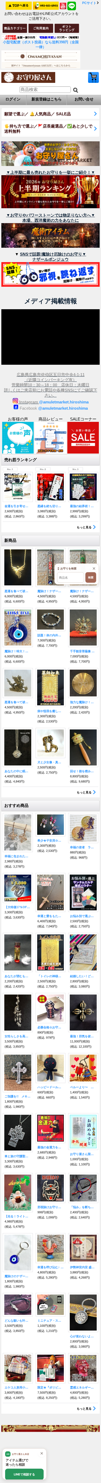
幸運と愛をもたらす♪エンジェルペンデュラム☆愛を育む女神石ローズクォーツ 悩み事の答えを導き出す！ (50, 916)
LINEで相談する (24, 1474)
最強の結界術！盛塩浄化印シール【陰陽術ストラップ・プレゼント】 (83, 506)
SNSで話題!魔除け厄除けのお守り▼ (53, 254)
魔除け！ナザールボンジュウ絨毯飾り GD (50, 591)
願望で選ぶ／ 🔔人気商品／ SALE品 (37, 114)
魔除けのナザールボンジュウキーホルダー (18, 1276)
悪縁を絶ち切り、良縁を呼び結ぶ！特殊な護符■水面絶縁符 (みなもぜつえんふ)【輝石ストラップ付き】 (50, 506)
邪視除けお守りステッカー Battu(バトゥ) (50, 1207)
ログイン (12, 99)
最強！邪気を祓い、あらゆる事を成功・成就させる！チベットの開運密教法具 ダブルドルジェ (83, 1036)
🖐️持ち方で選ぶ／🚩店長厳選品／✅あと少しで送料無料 (48, 128)
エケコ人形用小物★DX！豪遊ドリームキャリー (18, 1387)
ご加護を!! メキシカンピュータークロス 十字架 (18, 1096)
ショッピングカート (93, 77)
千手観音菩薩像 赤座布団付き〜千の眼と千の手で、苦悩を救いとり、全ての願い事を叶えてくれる (83, 651)
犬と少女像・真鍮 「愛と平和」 (50, 762)
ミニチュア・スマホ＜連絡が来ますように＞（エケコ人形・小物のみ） (50, 1320)
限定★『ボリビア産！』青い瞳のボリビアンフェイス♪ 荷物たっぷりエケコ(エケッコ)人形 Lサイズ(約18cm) (50, 1387)
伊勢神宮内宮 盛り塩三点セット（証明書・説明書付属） (83, 1267)
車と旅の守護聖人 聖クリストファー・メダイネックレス (18, 1156)
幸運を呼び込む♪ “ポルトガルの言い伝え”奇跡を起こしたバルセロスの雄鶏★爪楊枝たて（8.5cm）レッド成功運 (50, 1267)
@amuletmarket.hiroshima (64, 402)
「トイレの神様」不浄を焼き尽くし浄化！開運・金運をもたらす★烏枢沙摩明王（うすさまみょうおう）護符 (50, 976)
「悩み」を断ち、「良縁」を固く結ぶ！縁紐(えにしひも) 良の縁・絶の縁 (83, 1207)
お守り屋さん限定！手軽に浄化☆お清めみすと (83, 1154)
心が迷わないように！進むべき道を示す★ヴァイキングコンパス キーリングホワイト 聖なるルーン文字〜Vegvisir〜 (83, 1336)
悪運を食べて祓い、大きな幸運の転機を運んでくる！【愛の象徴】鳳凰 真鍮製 (18, 702)
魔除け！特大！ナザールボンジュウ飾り (18, 651)
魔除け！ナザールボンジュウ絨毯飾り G (83, 591)
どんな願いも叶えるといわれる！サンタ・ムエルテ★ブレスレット (18, 1320)
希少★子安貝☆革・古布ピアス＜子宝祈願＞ (50, 840)
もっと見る (84, 527)
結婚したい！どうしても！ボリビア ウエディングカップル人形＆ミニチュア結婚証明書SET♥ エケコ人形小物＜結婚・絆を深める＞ (83, 976)
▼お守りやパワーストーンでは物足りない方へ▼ (50, 215)
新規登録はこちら (47, 99)
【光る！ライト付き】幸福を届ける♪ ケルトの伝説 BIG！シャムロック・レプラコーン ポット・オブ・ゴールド (18, 1216)
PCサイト (89, 3)
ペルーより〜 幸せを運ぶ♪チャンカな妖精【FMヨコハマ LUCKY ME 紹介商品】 (83, 1087)
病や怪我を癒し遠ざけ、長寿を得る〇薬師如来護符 (50, 711)
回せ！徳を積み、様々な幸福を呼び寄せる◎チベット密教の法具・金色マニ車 (83, 771)
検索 (90, 577)
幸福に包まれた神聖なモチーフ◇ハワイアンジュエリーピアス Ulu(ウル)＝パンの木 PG (18, 856)
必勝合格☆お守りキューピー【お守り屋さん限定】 (50, 1027)
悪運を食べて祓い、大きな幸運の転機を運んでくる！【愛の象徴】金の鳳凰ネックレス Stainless (18, 591)
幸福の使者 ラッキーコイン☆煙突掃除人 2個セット (83, 847)
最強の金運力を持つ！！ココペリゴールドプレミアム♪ (50, 1147)
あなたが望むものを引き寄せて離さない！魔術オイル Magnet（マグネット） (18, 976)
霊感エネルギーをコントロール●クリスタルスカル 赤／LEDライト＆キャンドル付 (83, 1387)
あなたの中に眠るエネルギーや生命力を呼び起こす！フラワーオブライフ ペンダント (18, 771)
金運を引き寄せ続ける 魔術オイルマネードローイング (18, 506)
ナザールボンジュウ (50, 259)
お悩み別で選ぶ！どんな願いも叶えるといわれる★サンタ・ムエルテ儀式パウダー (83, 916)
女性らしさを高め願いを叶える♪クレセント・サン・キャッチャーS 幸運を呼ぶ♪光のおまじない (18, 1036)
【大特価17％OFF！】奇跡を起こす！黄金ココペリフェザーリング (18, 907)
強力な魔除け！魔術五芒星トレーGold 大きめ (83, 702)
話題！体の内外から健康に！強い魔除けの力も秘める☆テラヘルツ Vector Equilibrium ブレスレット (50, 635)
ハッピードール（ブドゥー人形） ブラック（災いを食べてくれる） (50, 1087)
